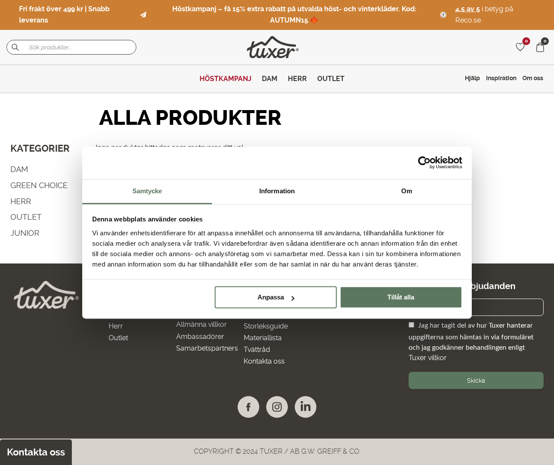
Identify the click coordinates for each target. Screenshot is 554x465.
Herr (116, 326)
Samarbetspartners (207, 348)
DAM (19, 169)
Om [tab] (406, 191)
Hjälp (472, 78)
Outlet (118, 338)
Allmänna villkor (201, 324)
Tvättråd (257, 349)
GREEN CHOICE (39, 185)
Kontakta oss (264, 361)
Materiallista (263, 338)
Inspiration (501, 78)
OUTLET (26, 216)
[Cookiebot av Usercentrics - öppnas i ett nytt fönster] (424, 162)
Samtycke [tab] (147, 191)
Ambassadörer (200, 336)
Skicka (476, 380)
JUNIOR (24, 232)
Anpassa (271, 297)
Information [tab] (277, 191)
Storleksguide (266, 326)
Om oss (532, 78)
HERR (20, 201)
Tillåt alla (400, 297)
